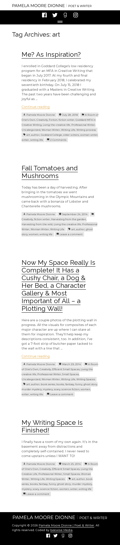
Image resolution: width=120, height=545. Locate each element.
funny (78, 384)
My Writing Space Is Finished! (52, 426)
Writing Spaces (85, 379)
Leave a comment (71, 234)
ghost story (90, 384)
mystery (48, 389)
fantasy (69, 384)
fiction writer (66, 119)
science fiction (70, 389)
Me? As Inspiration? (51, 54)
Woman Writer (51, 129)
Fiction (53, 119)
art (28, 134)
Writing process (86, 129)
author (35, 134)
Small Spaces (70, 374)
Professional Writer (83, 124)
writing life (36, 139)
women (33, 234)
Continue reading (36, 107)
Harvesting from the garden (68, 219)
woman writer (89, 134)
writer (25, 139)
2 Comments (58, 139)
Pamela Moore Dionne (40, 114)
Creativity (42, 119)
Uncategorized (31, 129)
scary (57, 389)
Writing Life (68, 129)
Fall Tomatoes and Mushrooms (50, 172)
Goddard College (51, 134)
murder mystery (32, 389)
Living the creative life (56, 124)
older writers (71, 134)
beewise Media (61, 530)
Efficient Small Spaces (66, 369)
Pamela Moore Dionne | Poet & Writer (66, 525)
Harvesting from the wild (37, 224)
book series (48, 384)
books (60, 384)
